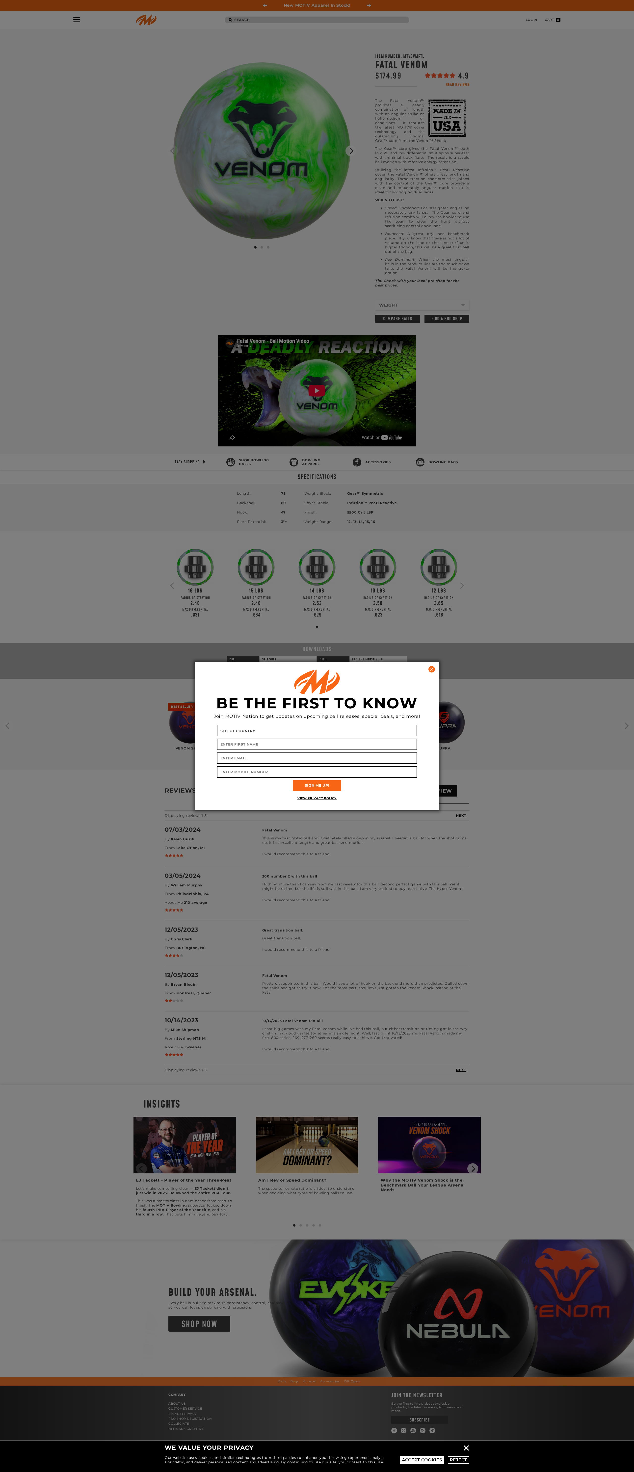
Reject (458, 1459)
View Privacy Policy (317, 798)
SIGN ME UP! (317, 785)
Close (466, 1448)
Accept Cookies (422, 1459)
